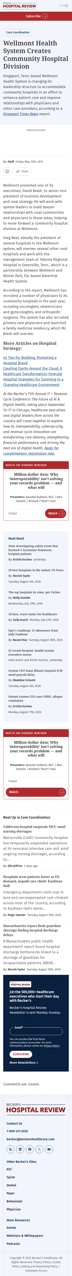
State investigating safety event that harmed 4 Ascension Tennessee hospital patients (33, 550)
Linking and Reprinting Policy (39, 1266)
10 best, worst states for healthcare (32, 614)
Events (11, 1228)
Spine (11, 1177)
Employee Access (36, 1270)
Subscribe (33, 16)
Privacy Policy (51, 1045)
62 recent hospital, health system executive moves (31, 652)
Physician (14, 1209)
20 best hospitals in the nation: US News (36, 570)
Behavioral (14, 1201)
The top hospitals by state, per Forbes (34, 592)
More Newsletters (23, 1063)
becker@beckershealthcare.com (31, 1139)
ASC (9, 1169)
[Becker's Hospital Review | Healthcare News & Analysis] (19, 5)
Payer (11, 1193)
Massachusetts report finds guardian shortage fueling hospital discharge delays (32, 930)
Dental (11, 1185)
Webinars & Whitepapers (25, 1236)
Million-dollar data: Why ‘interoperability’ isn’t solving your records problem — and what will (36, 481)
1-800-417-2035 (17, 1131)
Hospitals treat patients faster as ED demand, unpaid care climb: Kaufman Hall (32, 881)
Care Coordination (17, 32)
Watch (52, 513)
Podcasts (13, 1244)
